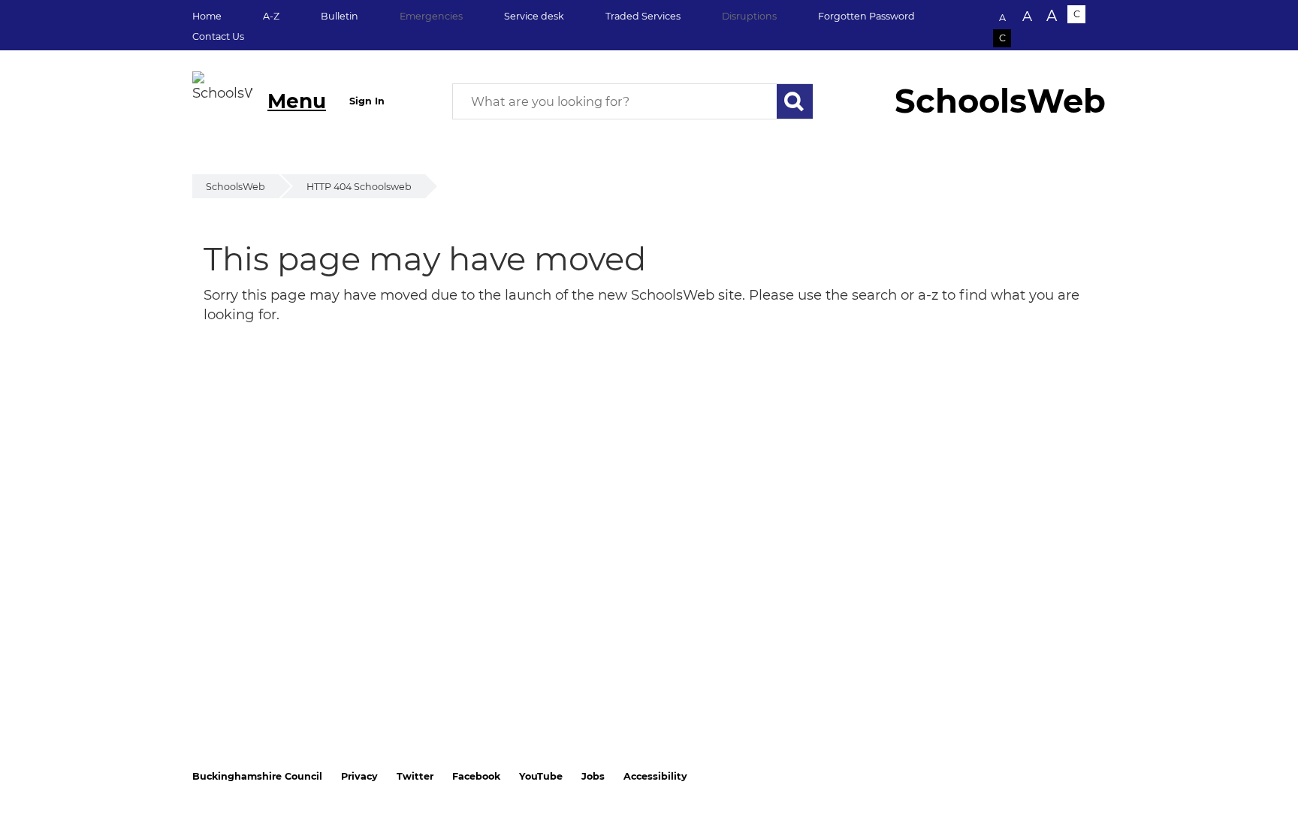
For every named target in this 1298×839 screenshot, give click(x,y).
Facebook (476, 776)
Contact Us (218, 36)
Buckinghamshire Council (257, 776)
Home (207, 16)
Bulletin (339, 16)
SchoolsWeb (235, 186)
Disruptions (749, 16)
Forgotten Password (866, 16)
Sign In (367, 101)
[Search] (795, 101)
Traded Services (643, 16)
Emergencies (431, 16)
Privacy (359, 776)
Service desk (534, 16)
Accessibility (655, 776)
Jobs (593, 776)
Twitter (415, 776)
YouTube (541, 776)
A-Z (271, 16)
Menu (296, 101)
